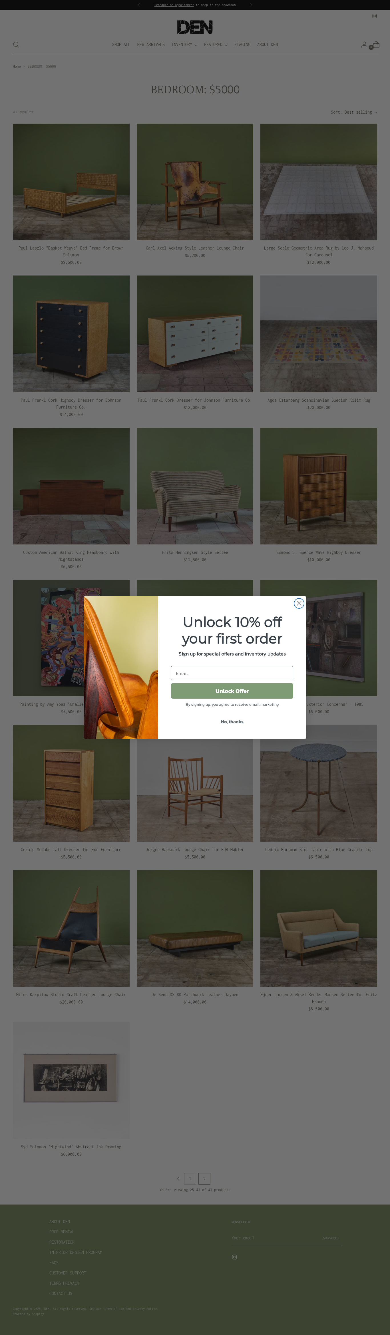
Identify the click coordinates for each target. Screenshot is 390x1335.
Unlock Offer (232, 691)
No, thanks (232, 721)
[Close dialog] (299, 603)
